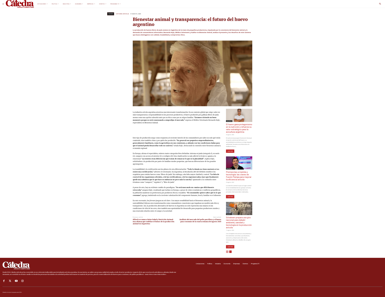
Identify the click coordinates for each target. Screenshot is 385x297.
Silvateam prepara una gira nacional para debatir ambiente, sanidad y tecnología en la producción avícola (239, 222)
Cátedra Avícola (122, 13)
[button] (380, 4)
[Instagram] (22, 281)
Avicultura (229, 121)
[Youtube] (16, 281)
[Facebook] (4, 281)
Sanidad (110, 13)
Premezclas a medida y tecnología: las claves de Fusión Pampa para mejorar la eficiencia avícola (238, 176)
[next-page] (230, 251)
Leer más (230, 151)
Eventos (229, 214)
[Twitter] (10, 281)
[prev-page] (227, 251)
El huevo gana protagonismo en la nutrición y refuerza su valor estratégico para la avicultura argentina (239, 128)
